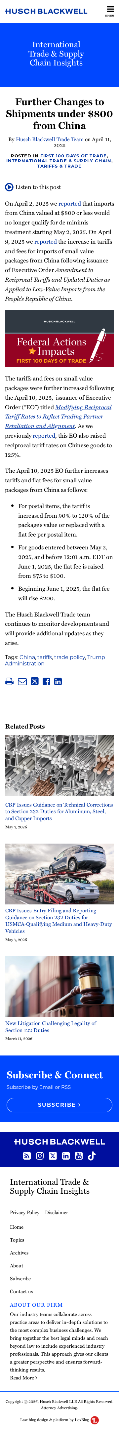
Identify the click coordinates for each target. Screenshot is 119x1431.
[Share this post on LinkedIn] (58, 681)
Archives (19, 1252)
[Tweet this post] (35, 681)
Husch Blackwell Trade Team (50, 139)
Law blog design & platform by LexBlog (55, 1419)
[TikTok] (92, 1155)
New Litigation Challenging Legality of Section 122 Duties (50, 1027)
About (16, 1265)
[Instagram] (40, 1155)
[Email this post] (22, 681)
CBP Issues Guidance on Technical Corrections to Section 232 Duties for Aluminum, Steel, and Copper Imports (59, 811)
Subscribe (20, 1278)
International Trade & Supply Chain (59, 160)
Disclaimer (56, 1212)
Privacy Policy (24, 1212)
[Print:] (9, 681)
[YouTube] (79, 1155)
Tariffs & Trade (59, 166)
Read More (22, 1377)
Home (16, 1226)
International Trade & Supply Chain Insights (56, 53)
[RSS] (27, 1155)
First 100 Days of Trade (73, 155)
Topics (17, 1239)
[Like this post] (46, 681)
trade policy (69, 657)
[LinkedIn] (66, 1155)
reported (70, 203)
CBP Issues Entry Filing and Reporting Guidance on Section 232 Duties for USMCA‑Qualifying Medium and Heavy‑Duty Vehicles (58, 920)
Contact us (21, 1291)
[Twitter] (53, 1155)
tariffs (44, 657)
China (27, 657)
